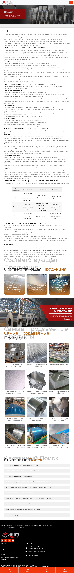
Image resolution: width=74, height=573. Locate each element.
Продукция (28, 570)
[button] (67, 284)
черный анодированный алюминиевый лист (23, 515)
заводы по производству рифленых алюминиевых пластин (28, 498)
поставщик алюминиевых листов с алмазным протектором (28, 487)
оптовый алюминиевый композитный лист (22, 471)
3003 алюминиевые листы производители (22, 465)
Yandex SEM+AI (33, 525)
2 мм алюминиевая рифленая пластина (21, 476)
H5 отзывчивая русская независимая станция (16, 525)
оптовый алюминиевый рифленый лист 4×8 (23, 509)
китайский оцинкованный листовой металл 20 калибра (27, 482)
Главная (2, 25)
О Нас (46, 570)
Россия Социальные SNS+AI (44, 525)
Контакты (64, 570)
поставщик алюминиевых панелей (19, 493)
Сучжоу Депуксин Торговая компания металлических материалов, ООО (20, 565)
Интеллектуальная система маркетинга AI (12, 527)
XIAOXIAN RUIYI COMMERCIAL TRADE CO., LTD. (30, 140)
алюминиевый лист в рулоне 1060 (19, 504)
